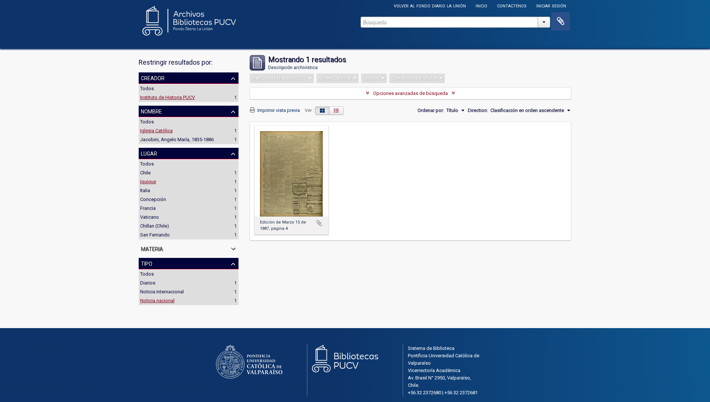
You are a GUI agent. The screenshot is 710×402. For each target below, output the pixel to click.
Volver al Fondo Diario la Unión (430, 5)
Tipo (146, 263)
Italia (145, 190)
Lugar (149, 153)
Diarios (147, 283)
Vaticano (149, 217)
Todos (147, 88)
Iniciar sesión (551, 5)
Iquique (148, 181)
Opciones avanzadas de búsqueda (410, 93)
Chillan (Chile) (154, 226)
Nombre (151, 110)
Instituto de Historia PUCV (167, 97)
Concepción (153, 199)
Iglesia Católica (156, 130)
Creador (153, 77)
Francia (148, 208)
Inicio (481, 5)
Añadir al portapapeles (319, 223)
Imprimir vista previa (278, 110)
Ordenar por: (430, 110)
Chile (145, 173)
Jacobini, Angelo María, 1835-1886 (177, 139)
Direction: (478, 110)
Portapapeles (560, 21)
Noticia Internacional (162, 291)
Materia (152, 248)
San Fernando (155, 235)
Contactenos (512, 5)
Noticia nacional (157, 300)
